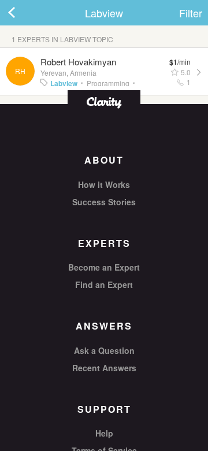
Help (104, 433)
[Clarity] (104, 101)
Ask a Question (104, 350)
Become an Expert (104, 267)
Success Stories (104, 202)
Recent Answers (104, 368)
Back (23, 12)
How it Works (104, 184)
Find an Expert (104, 284)
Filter (190, 12)
